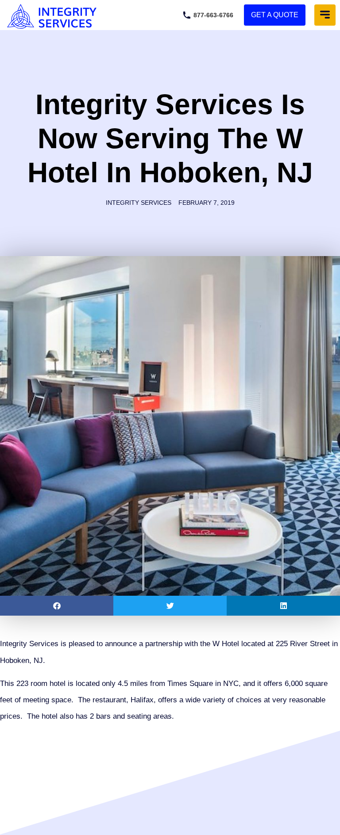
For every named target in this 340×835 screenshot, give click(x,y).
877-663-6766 (213, 15)
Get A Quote (274, 15)
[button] (325, 15)
